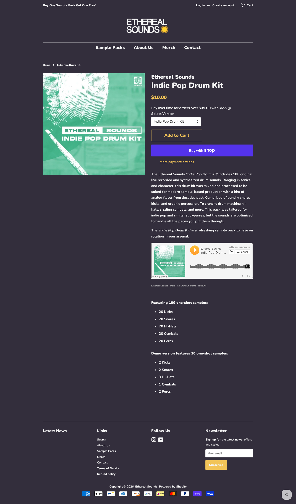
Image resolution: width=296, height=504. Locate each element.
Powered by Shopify (173, 486)
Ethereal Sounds (159, 286)
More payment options (177, 162)
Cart (250, 5)
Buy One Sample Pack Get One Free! (69, 5)
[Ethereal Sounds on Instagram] (153, 441)
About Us (143, 47)
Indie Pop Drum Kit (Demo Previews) (188, 286)
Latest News (55, 430)
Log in (200, 5)
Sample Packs (110, 47)
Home (46, 65)
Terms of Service (108, 468)
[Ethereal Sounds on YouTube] (160, 441)
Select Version (162, 113)
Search (101, 439)
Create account (223, 5)
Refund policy (106, 474)
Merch (168, 47)
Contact (192, 47)
